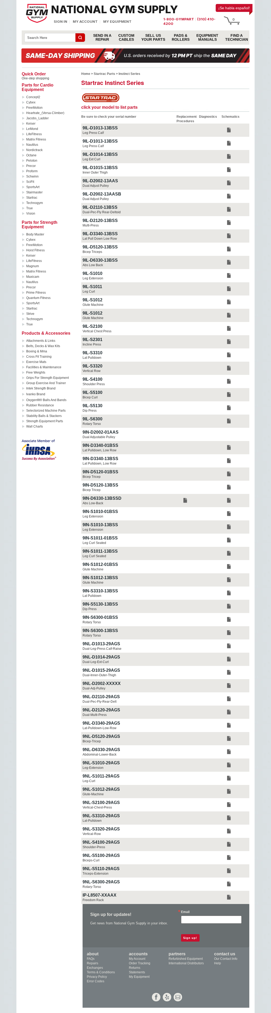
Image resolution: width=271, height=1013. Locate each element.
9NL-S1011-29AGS (101, 776)
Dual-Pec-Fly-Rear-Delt (99, 701)
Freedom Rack (93, 900)
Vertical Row (92, 371)
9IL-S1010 (92, 273)
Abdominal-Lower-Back (99, 754)
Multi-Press (91, 225)
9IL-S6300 (92, 419)
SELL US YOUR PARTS (153, 38)
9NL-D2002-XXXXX (102, 683)
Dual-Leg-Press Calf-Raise (102, 649)
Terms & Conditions (101, 972)
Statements (137, 972)
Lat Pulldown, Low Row (99, 450)
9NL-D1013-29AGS (101, 644)
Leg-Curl (89, 781)
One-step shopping (35, 78)
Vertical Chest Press (97, 331)
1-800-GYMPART (178, 19)
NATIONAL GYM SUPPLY (114, 9)
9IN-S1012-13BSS (100, 577)
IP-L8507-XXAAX (99, 895)
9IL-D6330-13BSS (100, 260)
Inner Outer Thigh (95, 172)
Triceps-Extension (96, 873)
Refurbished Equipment (186, 959)
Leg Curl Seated (94, 543)
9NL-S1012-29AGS (101, 789)
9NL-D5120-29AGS (101, 736)
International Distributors (186, 963)
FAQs (90, 959)
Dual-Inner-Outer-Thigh (99, 675)
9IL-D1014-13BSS (100, 154)
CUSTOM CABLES (126, 38)
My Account (85, 21)
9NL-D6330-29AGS (101, 749)
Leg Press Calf (93, 133)
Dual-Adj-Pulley (94, 688)
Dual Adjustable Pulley (99, 437)
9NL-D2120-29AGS (101, 710)
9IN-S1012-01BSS (100, 564)
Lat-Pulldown (92, 821)
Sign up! (190, 937)
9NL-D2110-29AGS (101, 696)
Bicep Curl (90, 397)
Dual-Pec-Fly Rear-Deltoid (102, 212)
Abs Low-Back (93, 503)
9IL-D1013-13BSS (100, 128)
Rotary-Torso (92, 887)
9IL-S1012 (92, 300)
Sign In (60, 21)
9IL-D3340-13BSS (100, 233)
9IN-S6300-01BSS (100, 617)
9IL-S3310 (92, 353)
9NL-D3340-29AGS (101, 723)
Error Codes (95, 981)
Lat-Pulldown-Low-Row (99, 728)
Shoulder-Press (94, 847)
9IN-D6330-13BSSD (102, 498)
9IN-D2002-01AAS (101, 432)
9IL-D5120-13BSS (100, 247)
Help (217, 963)
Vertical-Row (92, 834)
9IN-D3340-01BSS (100, 445)
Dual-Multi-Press (95, 715)
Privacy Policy (97, 977)
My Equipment (117, 21)
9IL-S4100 (92, 379)
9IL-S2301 (92, 339)
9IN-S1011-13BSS (100, 551)
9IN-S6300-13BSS (100, 630)
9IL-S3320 (92, 366)
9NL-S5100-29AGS (101, 855)
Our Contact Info (225, 959)
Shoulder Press (94, 384)
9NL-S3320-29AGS (101, 829)
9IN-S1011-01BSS (100, 538)
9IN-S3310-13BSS (100, 591)
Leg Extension (93, 278)
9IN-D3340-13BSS (100, 458)
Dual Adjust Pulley (96, 186)
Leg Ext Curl (91, 159)
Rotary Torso (92, 424)
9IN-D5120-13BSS (100, 485)
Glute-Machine (93, 794)
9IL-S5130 (92, 405)
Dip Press (90, 410)
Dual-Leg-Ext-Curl (96, 662)
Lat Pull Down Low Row (100, 238)
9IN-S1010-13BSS (100, 525)
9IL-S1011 (92, 286)
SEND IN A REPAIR (102, 38)
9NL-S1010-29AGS (101, 763)
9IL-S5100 (92, 392)
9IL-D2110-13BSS (100, 207)
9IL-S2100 (92, 326)
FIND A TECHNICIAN (236, 38)
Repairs (92, 963)
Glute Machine (93, 305)
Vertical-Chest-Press (97, 807)
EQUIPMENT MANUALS (207, 38)
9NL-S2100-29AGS (101, 802)
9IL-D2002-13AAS (100, 181)
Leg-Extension (93, 768)
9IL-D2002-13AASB (102, 194)
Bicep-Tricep (92, 741)
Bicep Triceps (92, 252)
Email (185, 912)
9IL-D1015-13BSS (100, 167)
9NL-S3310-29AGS (101, 816)
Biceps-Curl (91, 860)
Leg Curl (89, 291)
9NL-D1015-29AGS (101, 670)
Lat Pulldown (92, 358)
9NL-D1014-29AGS (101, 657)
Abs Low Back (93, 265)
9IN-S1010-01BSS (100, 511)
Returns (134, 968)
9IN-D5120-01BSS (100, 472)
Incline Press (92, 344)
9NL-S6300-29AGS (101, 882)
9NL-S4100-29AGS (101, 842)
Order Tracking (139, 963)
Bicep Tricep (92, 477)
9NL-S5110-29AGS (101, 868)
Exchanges (95, 968)
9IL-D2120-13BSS (100, 220)
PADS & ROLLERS (180, 38)
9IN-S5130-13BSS (100, 604)
